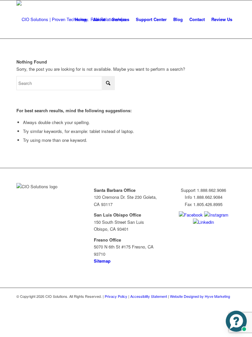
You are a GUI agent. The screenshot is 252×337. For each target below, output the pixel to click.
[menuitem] (81, 19)
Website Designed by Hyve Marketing (200, 296)
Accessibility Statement (148, 296)
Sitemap (102, 261)
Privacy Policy (116, 296)
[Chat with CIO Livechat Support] (236, 321)
